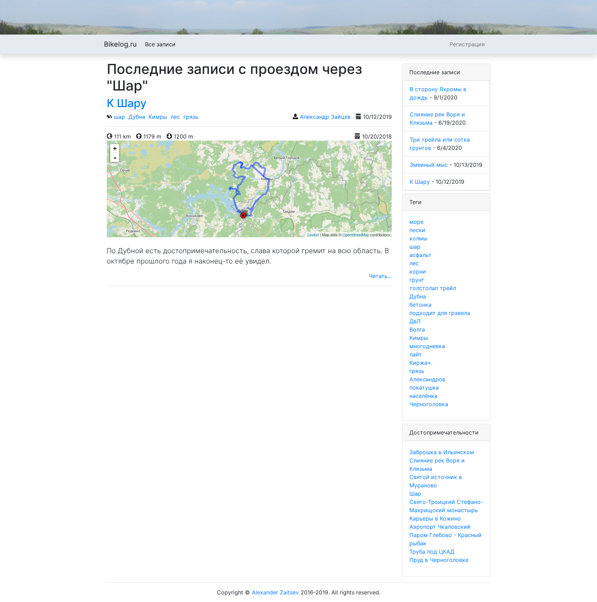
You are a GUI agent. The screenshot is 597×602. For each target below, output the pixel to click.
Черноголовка (428, 404)
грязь (190, 116)
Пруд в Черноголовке (438, 559)
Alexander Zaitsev (275, 592)
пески (417, 230)
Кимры (158, 116)
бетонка (420, 304)
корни (417, 271)
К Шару (126, 103)
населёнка (423, 395)
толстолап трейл (432, 288)
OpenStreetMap (355, 234)
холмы (418, 238)
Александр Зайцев (325, 116)
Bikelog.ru (120, 44)
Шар (415, 493)
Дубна (137, 116)
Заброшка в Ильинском (441, 452)
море (416, 221)
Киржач (419, 362)
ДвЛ (414, 321)
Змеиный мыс (429, 164)
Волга (417, 329)
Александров (427, 379)
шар (119, 116)
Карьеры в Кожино (435, 518)
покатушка (424, 387)
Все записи (160, 44)
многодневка (427, 346)
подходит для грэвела (439, 312)
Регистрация (467, 44)
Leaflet (313, 234)
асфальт (420, 254)
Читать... (380, 276)
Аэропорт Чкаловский (440, 526)
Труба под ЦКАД (431, 551)
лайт (415, 354)
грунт (416, 279)
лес (175, 116)
